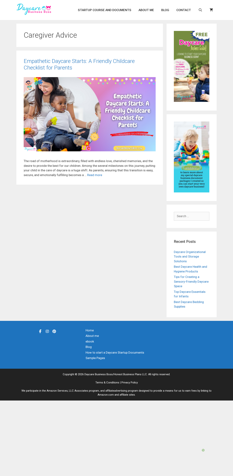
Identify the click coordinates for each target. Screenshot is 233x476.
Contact (183, 10)
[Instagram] (47, 331)
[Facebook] (40, 331)
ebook (90, 341)
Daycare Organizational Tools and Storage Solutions (190, 256)
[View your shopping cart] (211, 10)
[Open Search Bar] (200, 10)
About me (146, 10)
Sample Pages (95, 358)
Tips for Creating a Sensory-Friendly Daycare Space (191, 281)
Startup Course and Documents (104, 10)
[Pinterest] (54, 331)
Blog (165, 10)
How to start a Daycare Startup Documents (115, 352)
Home (90, 330)
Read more (94, 175)
